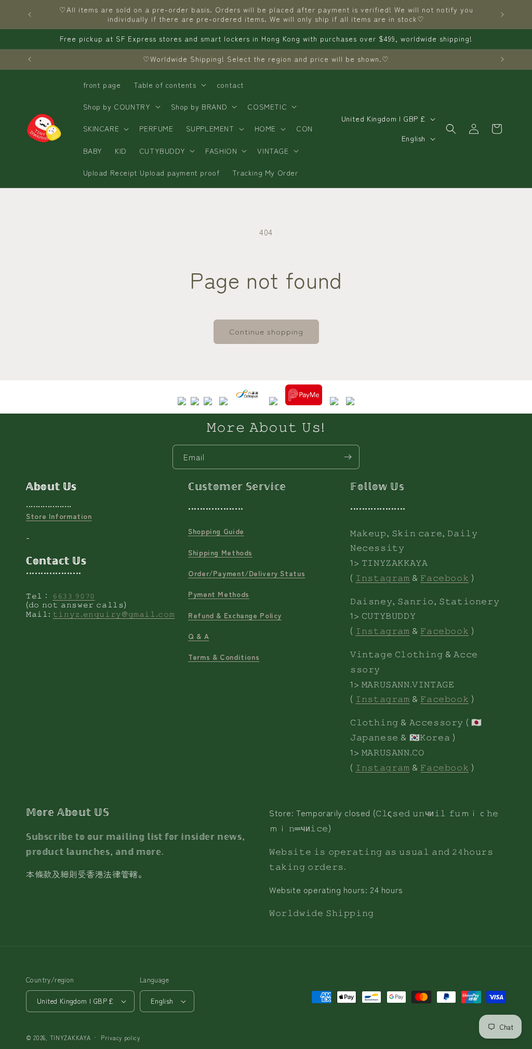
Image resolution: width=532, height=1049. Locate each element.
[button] (168, 85)
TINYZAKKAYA (70, 1037)
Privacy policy (120, 1037)
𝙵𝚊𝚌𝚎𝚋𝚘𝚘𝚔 (444, 577)
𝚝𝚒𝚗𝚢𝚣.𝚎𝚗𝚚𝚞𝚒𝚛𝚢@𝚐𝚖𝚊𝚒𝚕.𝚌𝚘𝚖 (114, 613)
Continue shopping (266, 331)
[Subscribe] (347, 457)
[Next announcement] (502, 14)
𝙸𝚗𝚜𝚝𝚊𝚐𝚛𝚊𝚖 (382, 577)
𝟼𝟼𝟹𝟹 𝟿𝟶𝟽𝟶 (73, 595)
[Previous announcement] (29, 14)
